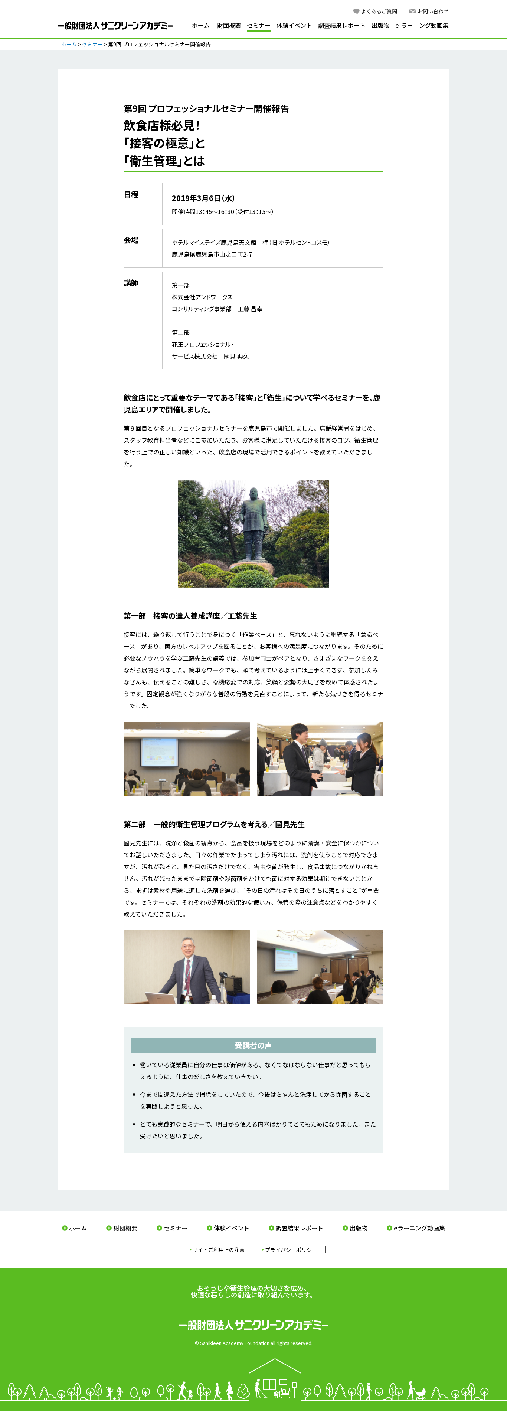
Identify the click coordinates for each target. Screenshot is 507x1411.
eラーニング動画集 (419, 1227)
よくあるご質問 (379, 11)
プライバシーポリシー (291, 1249)
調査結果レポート (342, 25)
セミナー (259, 25)
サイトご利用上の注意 (219, 1249)
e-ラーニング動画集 (422, 25)
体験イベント (294, 25)
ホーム (201, 25)
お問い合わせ (433, 11)
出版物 (380, 25)
